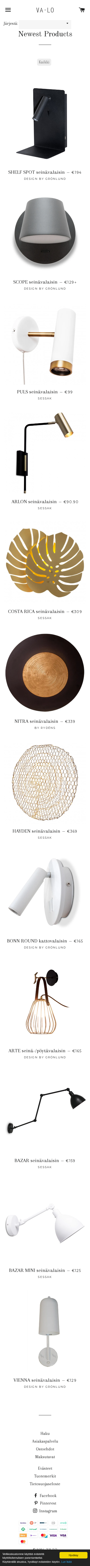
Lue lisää (66, 1561)
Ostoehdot (45, 1449)
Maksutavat (45, 1456)
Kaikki (44, 62)
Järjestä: (11, 23)
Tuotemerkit (45, 1476)
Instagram (47, 1511)
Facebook (47, 1495)
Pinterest (47, 1503)
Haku (45, 1433)
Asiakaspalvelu (45, 1441)
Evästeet (45, 1468)
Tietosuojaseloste (45, 1484)
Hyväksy (73, 1555)
